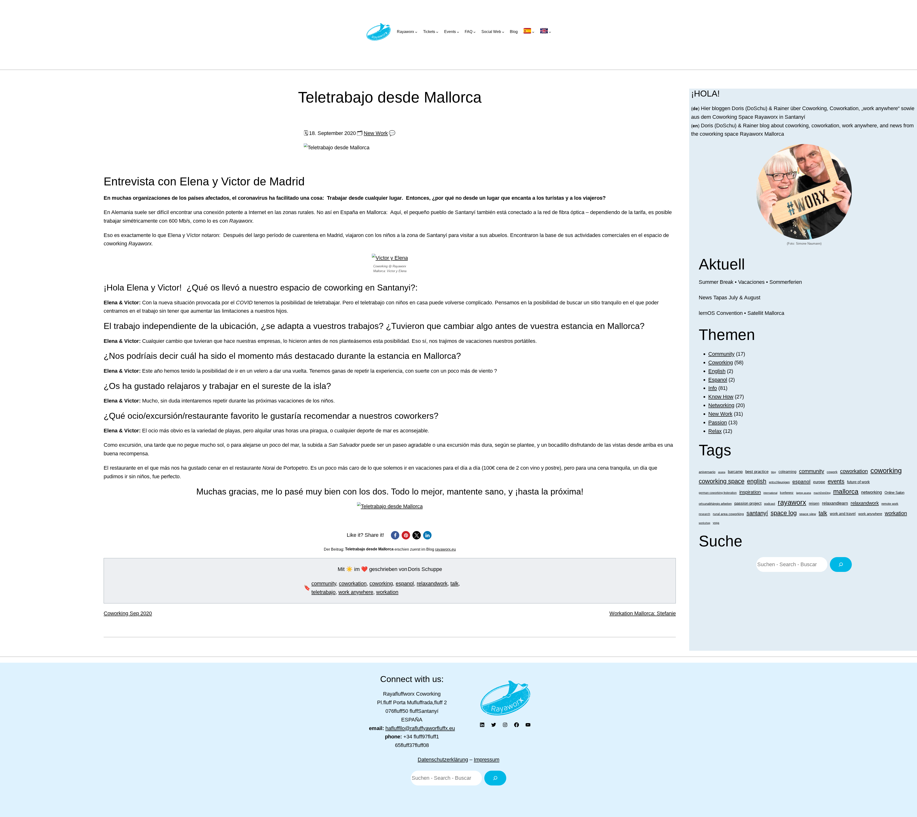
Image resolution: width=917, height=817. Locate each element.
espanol (405, 583)
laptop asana (803, 492)
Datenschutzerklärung (443, 760)
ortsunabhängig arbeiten (715, 503)
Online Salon (894, 492)
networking (871, 492)
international (770, 492)
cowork (832, 472)
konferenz (787, 492)
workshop (704, 522)
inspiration (750, 492)
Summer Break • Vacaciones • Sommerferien (750, 282)
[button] (395, 535)
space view (807, 514)
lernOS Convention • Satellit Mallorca (741, 313)
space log (784, 513)
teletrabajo (323, 592)
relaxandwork (432, 583)
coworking (381, 583)
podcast (769, 503)
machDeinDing (822, 492)
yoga (716, 523)
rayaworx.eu (445, 549)
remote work (889, 503)
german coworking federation (718, 492)
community (323, 583)
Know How (720, 397)
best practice (756, 471)
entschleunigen (779, 482)
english (756, 481)
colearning (787, 471)
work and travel (843, 513)
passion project (748, 503)
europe (819, 482)
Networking (721, 405)
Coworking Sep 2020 (128, 613)
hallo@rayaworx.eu (420, 728)
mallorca (845, 491)
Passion (717, 422)
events (836, 481)
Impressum (486, 760)
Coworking (720, 363)
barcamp (735, 471)
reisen (814, 503)
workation (387, 592)
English (716, 371)
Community (721, 354)
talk (454, 583)
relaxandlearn (835, 503)
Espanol (717, 380)
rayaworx (792, 502)
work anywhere (355, 592)
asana (721, 472)
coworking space (721, 481)
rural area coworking (728, 514)
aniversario (707, 472)
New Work (376, 133)
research (704, 514)
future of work (858, 482)
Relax (715, 431)
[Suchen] (841, 564)
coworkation (353, 583)
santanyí (757, 513)
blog (773, 472)
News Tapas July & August (729, 298)
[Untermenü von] (528, 32)
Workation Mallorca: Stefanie (642, 613)
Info (712, 388)
